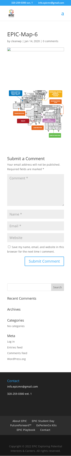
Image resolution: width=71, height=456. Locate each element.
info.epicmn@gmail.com (22, 386)
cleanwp (16, 41)
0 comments (50, 41)
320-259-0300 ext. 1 (22, 2)
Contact (45, 430)
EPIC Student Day (43, 421)
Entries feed (15, 347)
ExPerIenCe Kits (46, 425)
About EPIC (19, 421)
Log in (11, 341)
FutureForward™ (20, 425)
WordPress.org (16, 359)
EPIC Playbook (26, 430)
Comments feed (17, 353)
